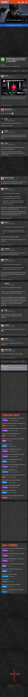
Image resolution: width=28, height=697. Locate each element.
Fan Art (10, 497)
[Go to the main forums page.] (22, 2)
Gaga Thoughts (11, 461)
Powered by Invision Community (14, 686)
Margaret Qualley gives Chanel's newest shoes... (14, 423)
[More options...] (25, 76)
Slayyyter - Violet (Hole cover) (9, 469)
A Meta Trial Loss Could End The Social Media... (13, 438)
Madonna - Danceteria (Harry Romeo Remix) (13, 589)
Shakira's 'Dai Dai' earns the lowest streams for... (14, 464)
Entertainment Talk (12, 446)
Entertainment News (15, 66)
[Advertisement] (14, 41)
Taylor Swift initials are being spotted (11, 485)
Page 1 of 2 (15, 70)
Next (24, 70)
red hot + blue (5, 579)
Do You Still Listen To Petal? (8, 490)
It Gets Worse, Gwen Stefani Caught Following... (14, 475)
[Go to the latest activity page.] (19, 2)
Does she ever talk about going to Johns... (12, 459)
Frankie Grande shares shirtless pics (11, 433)
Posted (9, 77)
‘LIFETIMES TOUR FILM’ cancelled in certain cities (14, 428)
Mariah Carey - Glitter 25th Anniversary (11, 449)
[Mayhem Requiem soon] (14, 14)
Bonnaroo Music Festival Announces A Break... (13, 454)
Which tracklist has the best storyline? (11, 480)
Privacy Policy (11, 685)
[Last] (26, 71)
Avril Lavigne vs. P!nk (7, 444)
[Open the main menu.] (26, 2)
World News (10, 440)
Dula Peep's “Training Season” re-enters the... (13, 418)
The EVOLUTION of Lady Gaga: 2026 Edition (13, 495)
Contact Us (17, 685)
